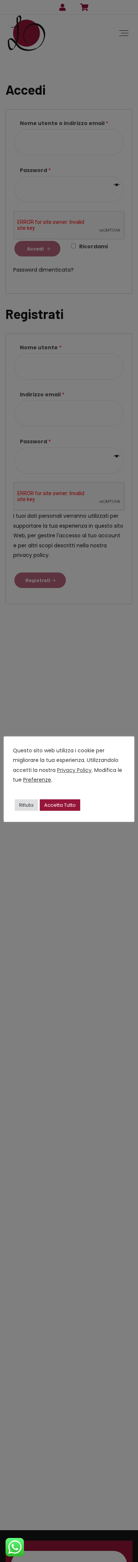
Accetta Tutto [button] (60, 805)
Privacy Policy (74, 770)
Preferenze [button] (37, 779)
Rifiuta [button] (26, 805)
